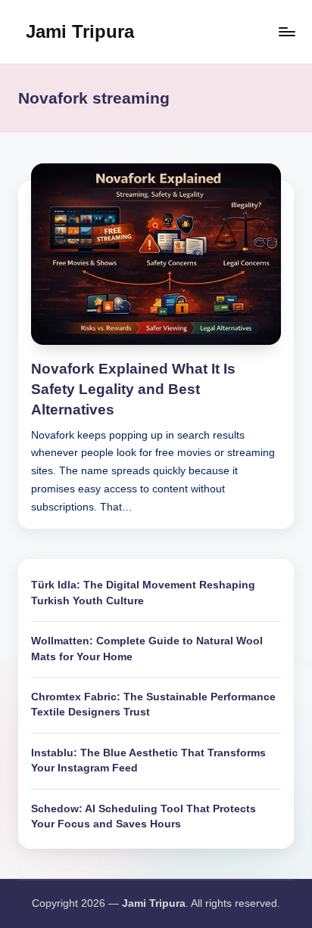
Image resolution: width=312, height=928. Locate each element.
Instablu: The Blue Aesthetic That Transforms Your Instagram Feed (148, 760)
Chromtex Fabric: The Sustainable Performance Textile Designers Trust (153, 704)
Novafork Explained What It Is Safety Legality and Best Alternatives (133, 389)
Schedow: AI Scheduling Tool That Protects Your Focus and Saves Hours (143, 816)
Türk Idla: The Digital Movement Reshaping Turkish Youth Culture (143, 592)
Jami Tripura (80, 31)
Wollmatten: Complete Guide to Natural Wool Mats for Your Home (147, 648)
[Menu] (286, 31)
